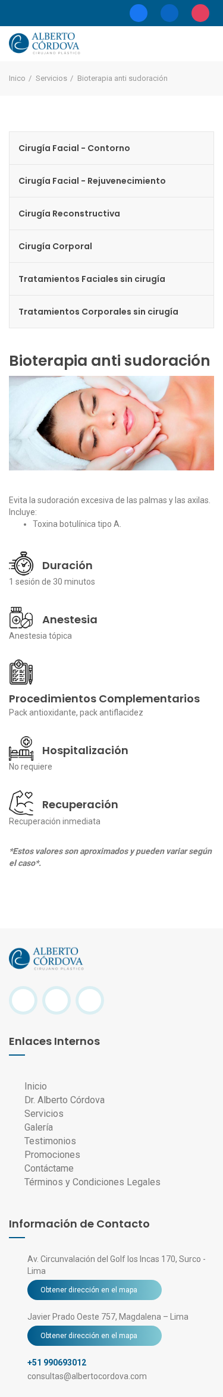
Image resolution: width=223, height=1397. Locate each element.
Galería (37, 1127)
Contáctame (48, 1168)
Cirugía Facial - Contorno (74, 148)
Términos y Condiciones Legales (91, 1182)
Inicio (34, 1086)
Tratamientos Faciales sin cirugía (91, 279)
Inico (17, 78)
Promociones (51, 1154)
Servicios (51, 78)
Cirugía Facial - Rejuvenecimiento (92, 181)
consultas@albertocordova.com (87, 1376)
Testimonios (49, 1141)
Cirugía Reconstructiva (69, 213)
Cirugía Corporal (55, 246)
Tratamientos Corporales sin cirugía (98, 312)
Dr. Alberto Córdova (64, 1100)
